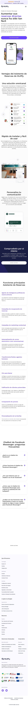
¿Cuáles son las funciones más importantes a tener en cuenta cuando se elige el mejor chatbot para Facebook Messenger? (13, 502)
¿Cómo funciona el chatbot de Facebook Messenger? (13, 466)
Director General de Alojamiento (8, 604)
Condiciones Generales (18, 698)
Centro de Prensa (21, 650)
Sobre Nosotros (21, 644)
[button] (14, 455)
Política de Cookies (14, 699)
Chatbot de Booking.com (6, 646)
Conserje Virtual (5, 577)
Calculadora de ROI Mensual (7, 650)
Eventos (3, 632)
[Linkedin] (3, 690)
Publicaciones (4, 627)
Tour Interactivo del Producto (7, 621)
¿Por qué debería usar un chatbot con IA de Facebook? (12, 476)
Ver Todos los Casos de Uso (7, 610)
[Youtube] (6, 690)
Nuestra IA (4, 563)
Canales (3, 566)
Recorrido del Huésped (6, 585)
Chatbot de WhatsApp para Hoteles (8, 644)
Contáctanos (20, 653)
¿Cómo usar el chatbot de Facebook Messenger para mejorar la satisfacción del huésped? (11, 488)
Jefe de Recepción (5, 608)
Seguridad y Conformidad (6, 589)
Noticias (19, 646)
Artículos (3, 629)
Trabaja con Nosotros (22, 648)
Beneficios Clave (5, 587)
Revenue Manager (5, 606)
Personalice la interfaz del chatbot (11, 419)
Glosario (3, 634)
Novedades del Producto (6, 623)
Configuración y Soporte (6, 583)
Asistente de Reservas (6, 575)
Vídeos (3, 625)
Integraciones (4, 568)
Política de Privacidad (8, 698)
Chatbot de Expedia (5, 648)
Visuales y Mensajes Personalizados (8, 594)
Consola (3, 573)
